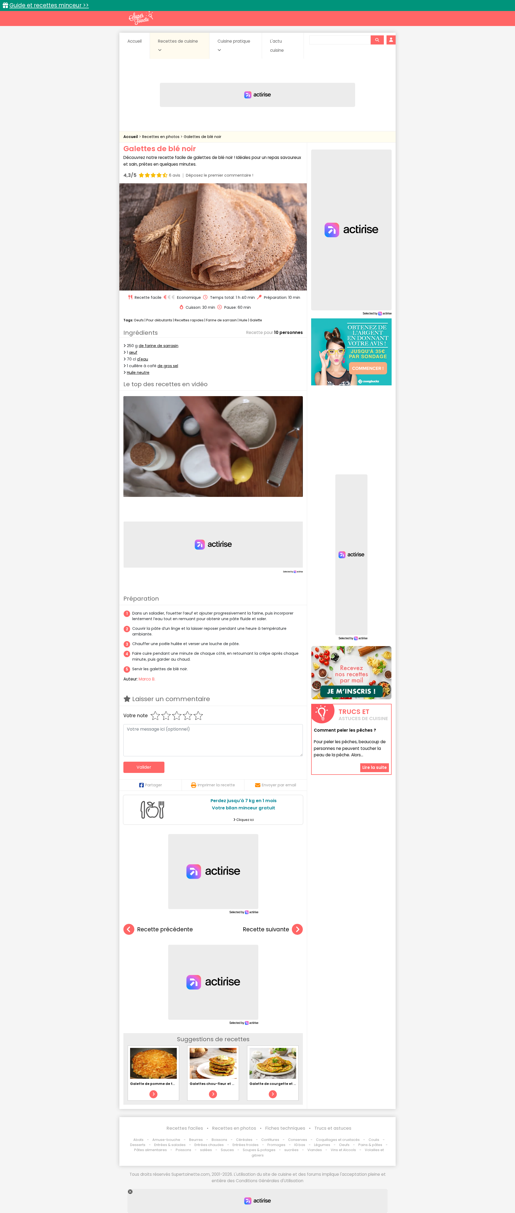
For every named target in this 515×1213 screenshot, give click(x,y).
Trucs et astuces (332, 1128)
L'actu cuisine (277, 45)
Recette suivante (266, 929)
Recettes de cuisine (178, 41)
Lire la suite (374, 767)
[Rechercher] (377, 39)
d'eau (142, 359)
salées (206, 1150)
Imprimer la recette (216, 785)
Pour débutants (159, 320)
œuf (133, 352)
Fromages (276, 1145)
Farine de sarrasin (221, 320)
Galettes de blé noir (202, 136)
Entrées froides (246, 1145)
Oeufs (139, 320)
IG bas (299, 1145)
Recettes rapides (189, 320)
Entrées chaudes (209, 1145)
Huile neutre (138, 372)
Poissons (183, 1150)
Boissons (219, 1139)
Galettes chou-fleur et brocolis (218, 1083)
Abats (138, 1139)
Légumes (322, 1145)
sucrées (291, 1150)
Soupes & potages (259, 1150)
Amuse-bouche (166, 1139)
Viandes (314, 1150)
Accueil (134, 41)
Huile (243, 320)
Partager (153, 785)
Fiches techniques (285, 1128)
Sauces (227, 1150)
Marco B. (147, 679)
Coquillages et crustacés (338, 1139)
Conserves (297, 1139)
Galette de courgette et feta (275, 1083)
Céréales (244, 1139)
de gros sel (167, 366)
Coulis (374, 1139)
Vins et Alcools (343, 1150)
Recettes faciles (185, 1128)
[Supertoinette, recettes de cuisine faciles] (141, 18)
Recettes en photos (161, 136)
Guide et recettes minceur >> (49, 5)
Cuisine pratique (234, 41)
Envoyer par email (279, 785)
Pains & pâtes (370, 1145)
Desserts (137, 1145)
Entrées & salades (170, 1145)
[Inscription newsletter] (351, 672)
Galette (256, 320)
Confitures (270, 1139)
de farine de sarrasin (158, 345)
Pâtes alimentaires (150, 1150)
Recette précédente (165, 929)
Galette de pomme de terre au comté (164, 1083)
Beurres (196, 1139)
